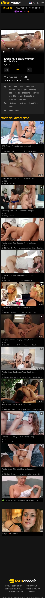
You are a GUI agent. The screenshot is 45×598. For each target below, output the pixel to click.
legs (20, 90)
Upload (31, 592)
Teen (11, 106)
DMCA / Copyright (13, 586)
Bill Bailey (33, 345)
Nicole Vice (14, 111)
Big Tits (7, 151)
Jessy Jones (26, 377)
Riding (6, 377)
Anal (5, 216)
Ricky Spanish (37, 248)
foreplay (12, 99)
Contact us (31, 586)
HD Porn (13, 103)
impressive (24, 99)
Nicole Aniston (24, 345)
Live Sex (9, 8)
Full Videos (21, 8)
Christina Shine (31, 151)
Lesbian (22, 103)
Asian (6, 183)
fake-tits (12, 96)
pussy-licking (30, 90)
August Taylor (25, 409)
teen (16, 87)
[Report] (28, 80)
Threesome (14, 377)
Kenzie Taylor (37, 377)
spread (36, 93)
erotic (17, 93)
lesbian (12, 90)
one (20, 96)
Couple (13, 474)
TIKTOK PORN (35, 8)
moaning (26, 93)
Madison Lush (28, 280)
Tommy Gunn (36, 409)
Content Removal (13, 589)
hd (10, 87)
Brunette (7, 409)
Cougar (11, 216)
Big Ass (7, 248)
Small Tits (33, 103)
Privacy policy (16, 592)
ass (21, 87)
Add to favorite (14, 80)
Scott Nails (37, 474)
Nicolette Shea (26, 248)
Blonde (13, 151)
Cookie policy (33, 589)
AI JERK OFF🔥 (23, 11)
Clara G (35, 313)
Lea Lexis (28, 313)
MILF (13, 409)
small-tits (30, 87)
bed (10, 93)
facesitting (29, 96)
